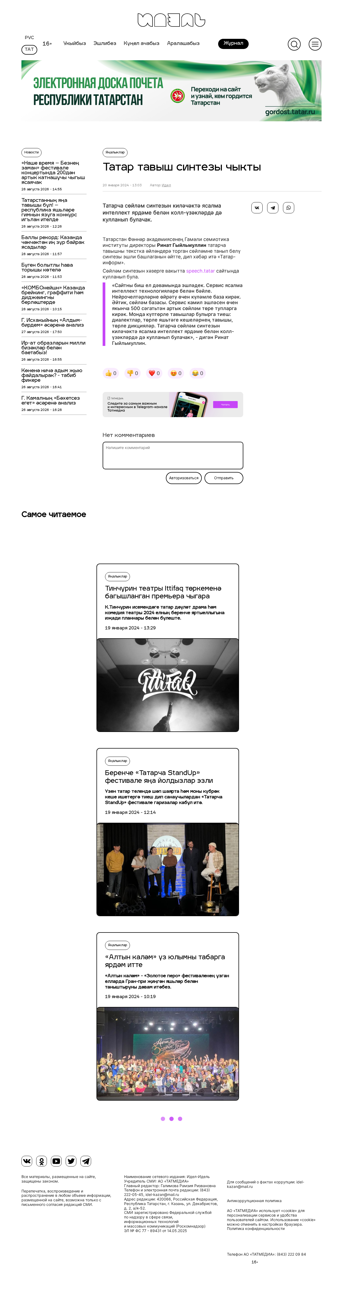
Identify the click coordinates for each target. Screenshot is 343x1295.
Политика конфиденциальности (256, 1228)
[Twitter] (71, 1161)
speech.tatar (200, 271)
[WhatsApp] (288, 207)
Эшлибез (105, 43)
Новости (31, 152)
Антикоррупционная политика (254, 1201)
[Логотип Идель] (171, 20)
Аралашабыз (183, 43)
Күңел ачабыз (141, 43)
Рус (29, 38)
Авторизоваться (184, 478)
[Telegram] (272, 207)
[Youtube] (56, 1161)
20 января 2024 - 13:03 (122, 185)
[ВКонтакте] (257, 207)
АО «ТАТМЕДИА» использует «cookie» (262, 1211)
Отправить (224, 478)
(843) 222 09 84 (291, 1254)
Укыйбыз (74, 43)
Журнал (233, 43)
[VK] (26, 1161)
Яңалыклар (115, 152)
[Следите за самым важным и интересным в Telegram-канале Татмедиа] (173, 405)
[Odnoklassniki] (41, 1161)
